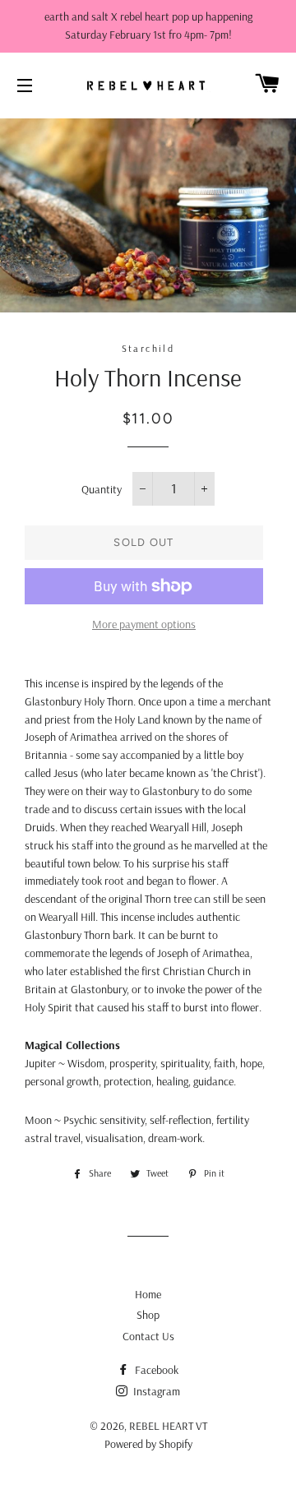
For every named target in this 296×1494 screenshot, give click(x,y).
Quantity (101, 489)
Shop (148, 1314)
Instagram (155, 1391)
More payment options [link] (144, 624)
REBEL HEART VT (168, 1425)
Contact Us (148, 1336)
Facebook (155, 1369)
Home (148, 1294)
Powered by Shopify (148, 1443)
